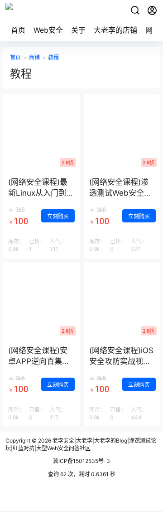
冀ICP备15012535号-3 (81, 461)
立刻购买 (58, 216)
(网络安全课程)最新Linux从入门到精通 (41, 192)
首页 (18, 29)
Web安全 (48, 29)
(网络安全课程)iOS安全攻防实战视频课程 (121, 361)
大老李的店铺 (115, 29)
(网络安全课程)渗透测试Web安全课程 (120, 192)
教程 (53, 57)
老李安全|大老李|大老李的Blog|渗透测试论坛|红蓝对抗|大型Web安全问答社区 (80, 444)
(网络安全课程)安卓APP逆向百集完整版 (39, 361)
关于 (78, 29)
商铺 (34, 57)
